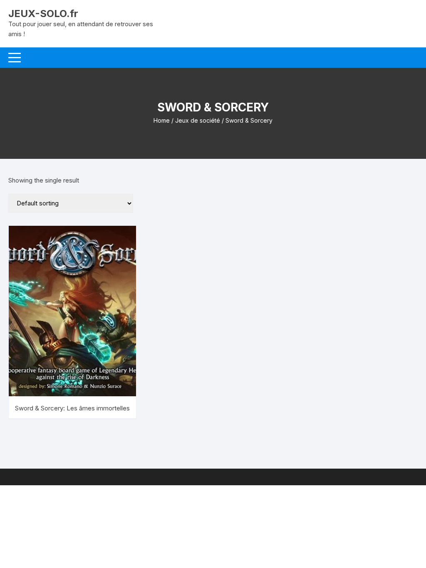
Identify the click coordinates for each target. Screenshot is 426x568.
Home (162, 120)
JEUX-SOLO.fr (43, 13)
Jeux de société (197, 120)
